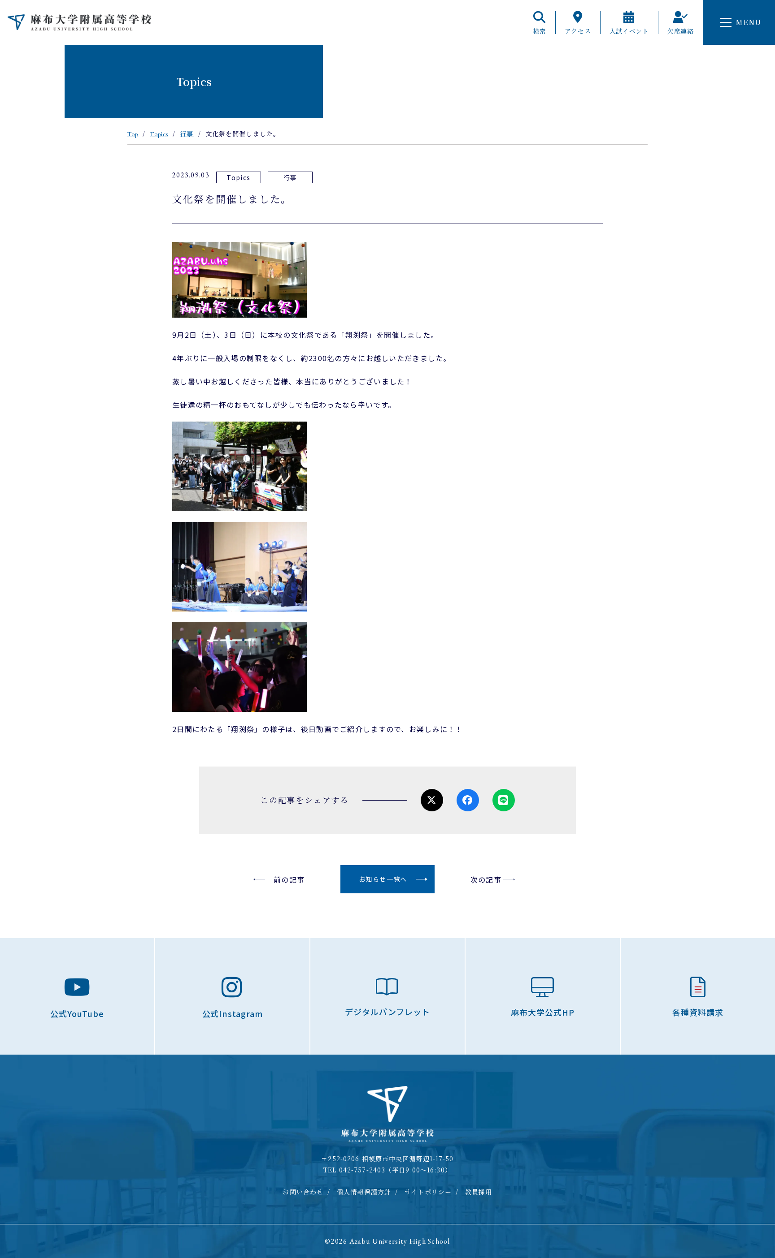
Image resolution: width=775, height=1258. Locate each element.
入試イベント (629, 30)
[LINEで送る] (503, 800)
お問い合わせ (303, 1191)
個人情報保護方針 (364, 1191)
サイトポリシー (428, 1191)
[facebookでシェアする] (468, 800)
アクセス (578, 30)
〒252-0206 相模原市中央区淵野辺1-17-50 (387, 1158)
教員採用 (478, 1191)
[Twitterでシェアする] (432, 800)
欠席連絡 (680, 30)
